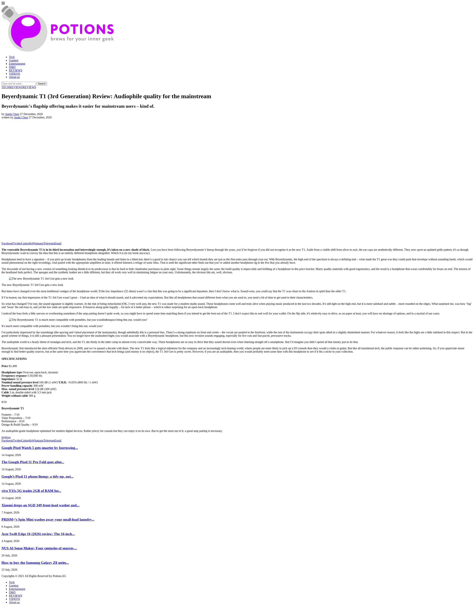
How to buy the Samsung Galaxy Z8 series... (35, 563)
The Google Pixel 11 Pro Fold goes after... (32, 462)
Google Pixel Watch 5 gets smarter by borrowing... (39, 448)
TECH (5, 87)
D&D (12, 67)
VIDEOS (14, 73)
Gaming (13, 60)
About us (14, 77)
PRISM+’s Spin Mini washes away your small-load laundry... (47, 519)
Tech (12, 57)
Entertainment (17, 63)
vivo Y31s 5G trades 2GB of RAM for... (31, 491)
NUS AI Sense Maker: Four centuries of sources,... (39, 548)
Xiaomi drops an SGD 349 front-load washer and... (40, 505)
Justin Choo (12, 114)
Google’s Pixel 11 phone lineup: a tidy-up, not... (37, 476)
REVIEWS (15, 70)
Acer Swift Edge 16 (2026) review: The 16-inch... (38, 534)
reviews (6, 437)
